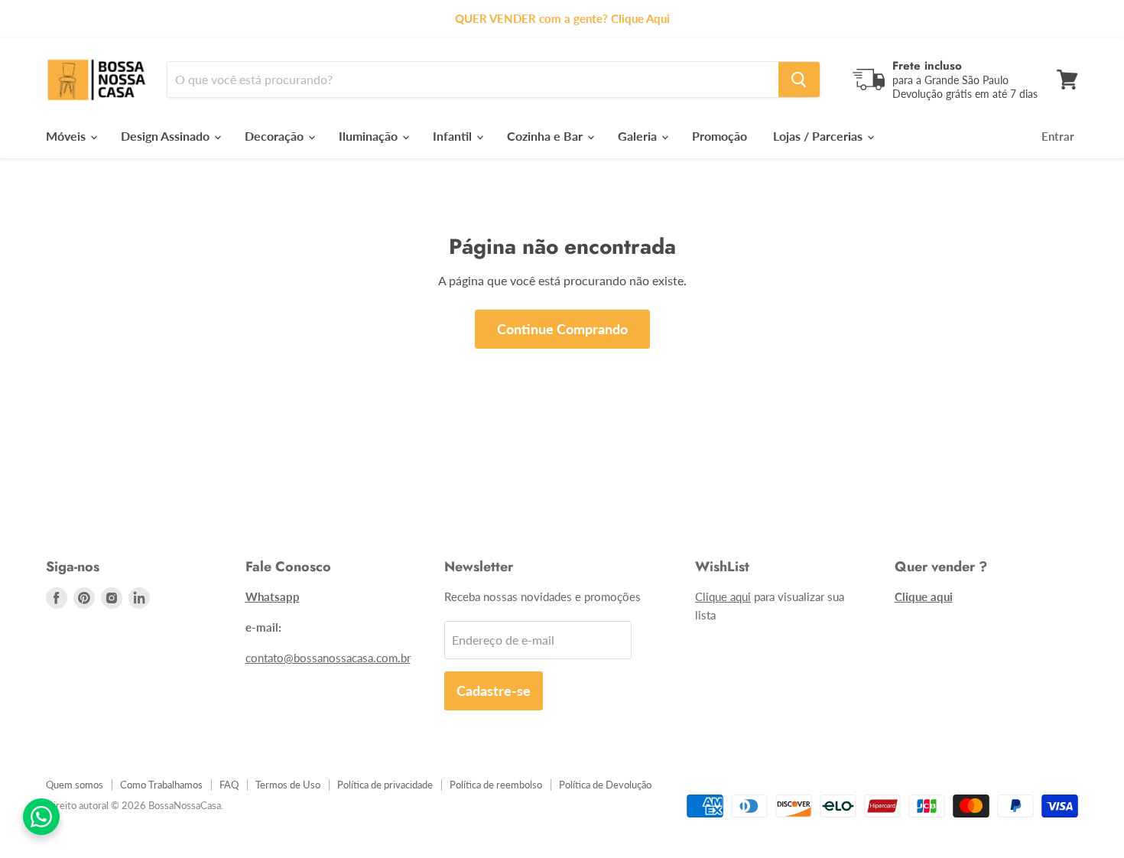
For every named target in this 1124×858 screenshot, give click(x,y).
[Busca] (799, 79)
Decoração (276, 135)
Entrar (1057, 136)
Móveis (67, 135)
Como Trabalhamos (161, 784)
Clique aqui (723, 596)
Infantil (454, 135)
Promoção (719, 135)
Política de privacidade (385, 784)
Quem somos (74, 784)
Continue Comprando (562, 328)
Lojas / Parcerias (819, 135)
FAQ (229, 784)
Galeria (639, 135)
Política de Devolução (605, 784)
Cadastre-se (493, 690)
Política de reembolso (496, 784)
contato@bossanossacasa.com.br (328, 658)
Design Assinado (167, 135)
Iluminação (370, 135)
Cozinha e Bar (546, 135)
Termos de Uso (287, 784)
